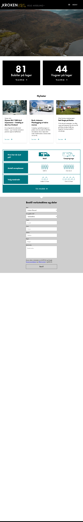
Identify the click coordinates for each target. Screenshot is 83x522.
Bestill (41, 266)
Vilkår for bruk (41, 262)
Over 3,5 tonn (69, 181)
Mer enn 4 (69, 171)
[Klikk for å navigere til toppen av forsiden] (13, 5)
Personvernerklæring (31, 262)
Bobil (45, 158)
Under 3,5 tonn (44, 181)
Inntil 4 (45, 171)
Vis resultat (40, 189)
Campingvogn (69, 158)
